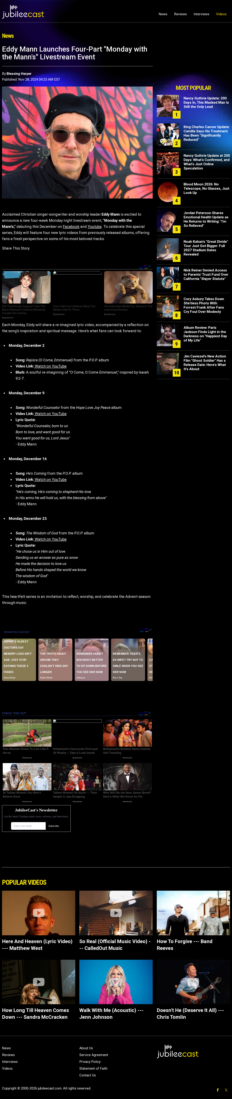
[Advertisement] (193, 64)
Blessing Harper (19, 74)
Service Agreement (93, 1055)
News (163, 14)
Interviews (201, 14)
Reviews (180, 14)
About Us (86, 1048)
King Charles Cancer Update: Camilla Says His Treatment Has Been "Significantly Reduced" (207, 133)
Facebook (71, 226)
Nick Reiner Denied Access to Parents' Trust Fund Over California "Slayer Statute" (206, 274)
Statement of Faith (93, 1068)
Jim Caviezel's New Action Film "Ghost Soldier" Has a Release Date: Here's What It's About (205, 362)
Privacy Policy (90, 1062)
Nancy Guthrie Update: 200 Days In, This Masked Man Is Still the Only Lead (206, 102)
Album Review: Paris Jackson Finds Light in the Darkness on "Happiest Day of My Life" (205, 334)
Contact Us (87, 1075)
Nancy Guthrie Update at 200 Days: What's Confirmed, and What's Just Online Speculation (207, 162)
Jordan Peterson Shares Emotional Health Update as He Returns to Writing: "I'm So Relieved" (206, 219)
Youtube (95, 226)
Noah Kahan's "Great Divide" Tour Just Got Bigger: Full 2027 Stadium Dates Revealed (206, 248)
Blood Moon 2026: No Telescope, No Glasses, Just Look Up (206, 188)
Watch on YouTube (50, 366)
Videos (221, 14)
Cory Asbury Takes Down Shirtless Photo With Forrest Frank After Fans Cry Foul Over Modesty (204, 305)
